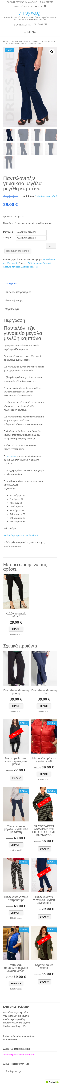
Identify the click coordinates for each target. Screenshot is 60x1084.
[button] (52, 52)
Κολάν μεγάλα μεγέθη (14, 1019)
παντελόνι (12, 456)
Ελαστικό (47, 263)
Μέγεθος (8, 231)
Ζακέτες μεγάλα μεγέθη (14, 1026)
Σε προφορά (27, 266)
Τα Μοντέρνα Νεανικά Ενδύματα (19, 1054)
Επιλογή (16, 629)
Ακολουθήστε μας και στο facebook (21, 535)
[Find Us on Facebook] (44, 6)
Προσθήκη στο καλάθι (17, 250)
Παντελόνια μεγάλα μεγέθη (30, 41)
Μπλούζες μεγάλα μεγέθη (15, 1012)
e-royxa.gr (30, 12)
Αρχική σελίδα (9, 41)
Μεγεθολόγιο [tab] (12, 308)
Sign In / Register (22, 25)
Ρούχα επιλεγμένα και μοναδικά (22, 2)
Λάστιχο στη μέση (11, 266)
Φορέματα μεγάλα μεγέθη (16, 1015)
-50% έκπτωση (35, 263)
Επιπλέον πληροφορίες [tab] (18, 291)
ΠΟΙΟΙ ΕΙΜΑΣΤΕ (46, 2)
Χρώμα (7, 237)
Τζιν (36, 266)
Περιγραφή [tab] (11, 283)
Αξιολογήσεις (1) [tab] (14, 300)
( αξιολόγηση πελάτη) (46, 196)
